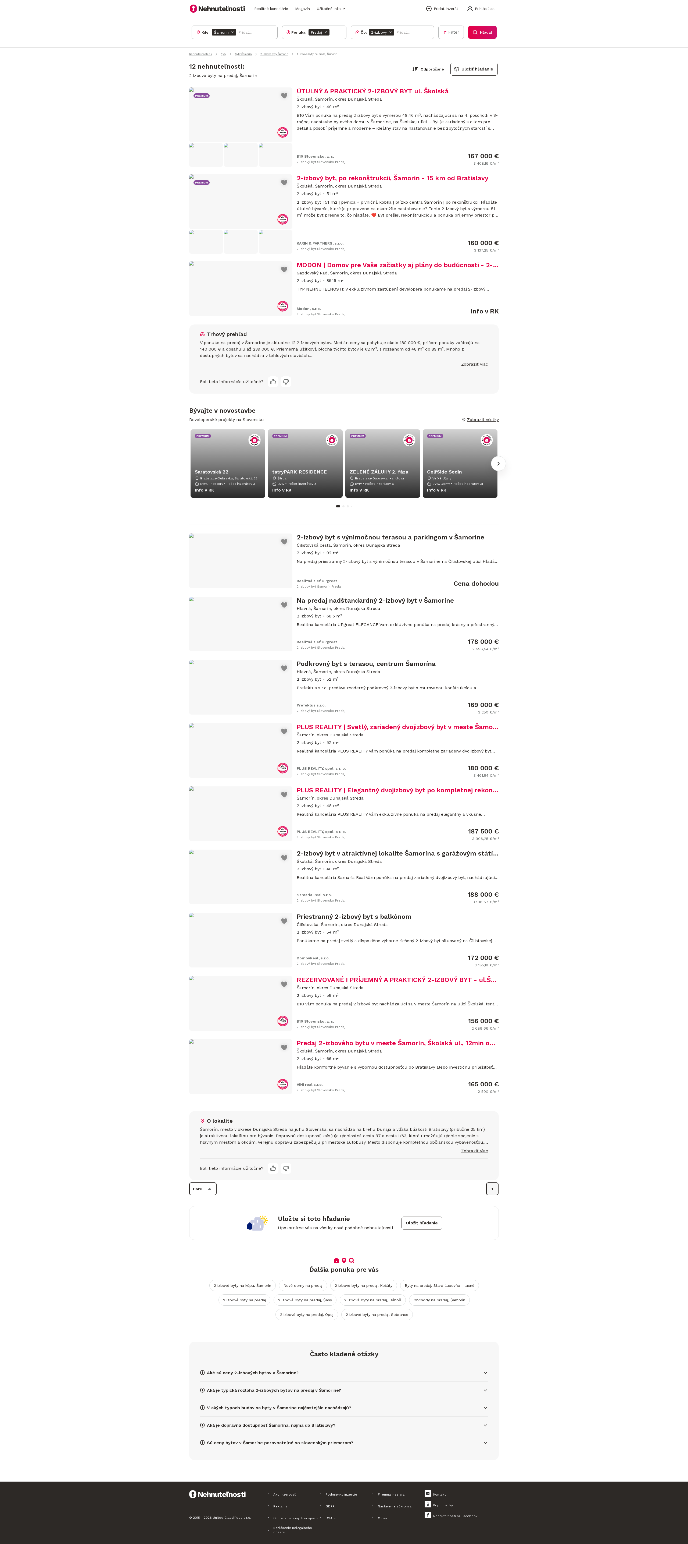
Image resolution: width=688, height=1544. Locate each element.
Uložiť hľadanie (477, 69)
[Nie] (286, 381)
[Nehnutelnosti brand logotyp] (217, 9)
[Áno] (273, 381)
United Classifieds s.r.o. (232, 1518)
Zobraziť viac (474, 364)
